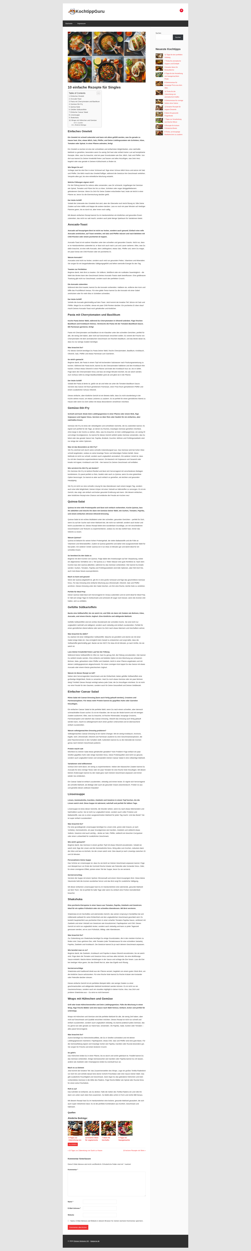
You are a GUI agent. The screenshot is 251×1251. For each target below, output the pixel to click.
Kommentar (73, 1170)
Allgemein (73, 1144)
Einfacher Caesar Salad (79, 112)
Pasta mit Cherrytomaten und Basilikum (85, 101)
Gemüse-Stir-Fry (76, 104)
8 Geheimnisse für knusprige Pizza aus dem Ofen (173, 85)
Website (71, 1215)
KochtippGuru (90, 11)
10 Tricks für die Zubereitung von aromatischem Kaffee (172, 94)
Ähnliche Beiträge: (80, 125)
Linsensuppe (75, 115)
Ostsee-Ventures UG (81, 1241)
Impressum (81, 23)
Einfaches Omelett (77, 96)
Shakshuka (74, 118)
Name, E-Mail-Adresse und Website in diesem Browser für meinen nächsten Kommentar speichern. (106, 1221)
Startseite (68, 23)
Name (70, 1202)
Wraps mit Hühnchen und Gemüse (84, 120)
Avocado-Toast (75, 99)
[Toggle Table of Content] (97, 93)
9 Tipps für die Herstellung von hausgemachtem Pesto (174, 76)
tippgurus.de (94, 1241)
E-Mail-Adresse (74, 1208)
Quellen (80, 123)
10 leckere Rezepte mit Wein (133, 1150)
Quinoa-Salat (75, 107)
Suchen (158, 33)
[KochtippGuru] (72, 15)
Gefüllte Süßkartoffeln (78, 109)
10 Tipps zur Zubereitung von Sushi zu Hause (85, 1150)
